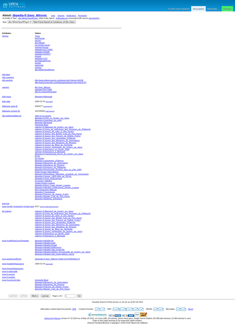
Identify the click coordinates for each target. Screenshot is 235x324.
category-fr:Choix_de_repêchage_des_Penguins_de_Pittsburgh (63, 129)
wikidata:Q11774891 (44, 50)
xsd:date (49, 101)
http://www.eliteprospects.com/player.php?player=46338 (59, 80)
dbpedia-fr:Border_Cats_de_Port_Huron (52, 196)
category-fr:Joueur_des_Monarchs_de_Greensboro (57, 140)
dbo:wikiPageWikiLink (11, 116)
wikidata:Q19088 (42, 52)
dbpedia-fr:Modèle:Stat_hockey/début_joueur (54, 254)
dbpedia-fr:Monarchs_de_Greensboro (51, 163)
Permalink (82, 16)
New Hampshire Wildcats (46, 190)
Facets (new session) (179, 9)
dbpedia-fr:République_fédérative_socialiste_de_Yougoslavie (62, 174)
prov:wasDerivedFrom (11, 259)
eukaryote (39, 65)
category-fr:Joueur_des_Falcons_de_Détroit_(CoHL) (58, 136)
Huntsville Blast (41, 125)
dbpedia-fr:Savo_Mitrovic (29, 15)
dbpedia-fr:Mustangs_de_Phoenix (49, 165)
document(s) (94, 18)
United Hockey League (45, 183)
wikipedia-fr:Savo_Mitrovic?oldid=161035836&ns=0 (57, 259)
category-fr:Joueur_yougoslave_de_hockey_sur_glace (58, 147)
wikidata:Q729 (41, 58)
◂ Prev (24, 296)
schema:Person (41, 47)
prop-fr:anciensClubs (11, 280)
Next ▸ (35, 296)
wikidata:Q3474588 (43, 90)
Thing (37, 36)
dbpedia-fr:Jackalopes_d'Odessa (49, 161)
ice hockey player (42, 45)
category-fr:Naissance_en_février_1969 (52, 149)
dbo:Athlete (40, 43)
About (190, 309)
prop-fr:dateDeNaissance (13, 264)
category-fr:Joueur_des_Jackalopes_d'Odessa (55, 138)
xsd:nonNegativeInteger (49, 206)
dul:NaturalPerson (43, 61)
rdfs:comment (8, 77)
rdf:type (5, 36)
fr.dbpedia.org (62, 18)
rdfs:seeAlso (7, 80)
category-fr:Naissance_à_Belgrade (50, 152)
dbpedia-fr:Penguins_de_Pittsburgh (50, 167)
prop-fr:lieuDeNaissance (12, 268)
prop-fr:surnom (8, 274)
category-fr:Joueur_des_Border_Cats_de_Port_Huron (58, 134)
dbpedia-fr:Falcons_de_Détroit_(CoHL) (52, 194)
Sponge (61, 16)
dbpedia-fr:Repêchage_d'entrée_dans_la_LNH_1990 (58, 170)
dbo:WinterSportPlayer (28, 18)
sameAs (5, 87)
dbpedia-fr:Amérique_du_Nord (48, 120)
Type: (4, 22)
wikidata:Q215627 (43, 54)
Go (79, 296)
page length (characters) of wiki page (18, 206)
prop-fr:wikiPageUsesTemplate (15, 241)
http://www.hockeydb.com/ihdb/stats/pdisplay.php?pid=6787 (60, 82)
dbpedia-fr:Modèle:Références (48, 247)
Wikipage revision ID (11, 111)
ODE (74, 309)
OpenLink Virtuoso (52, 318)
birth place (6, 97)
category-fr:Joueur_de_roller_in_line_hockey (54, 131)
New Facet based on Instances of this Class (54, 22)
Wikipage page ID (10, 106)
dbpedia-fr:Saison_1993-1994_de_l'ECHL (53, 176)
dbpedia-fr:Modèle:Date (45, 243)
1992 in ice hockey (43, 116)
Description (198, 9)
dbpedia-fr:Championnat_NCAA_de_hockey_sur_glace (59, 154)
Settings (227, 9)
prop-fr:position (8, 277)
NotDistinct (71, 16)
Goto (53, 16)
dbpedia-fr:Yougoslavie (45, 192)
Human (38, 56)
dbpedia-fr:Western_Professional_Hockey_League (57, 187)
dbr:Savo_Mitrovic (43, 87)
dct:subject (6, 211)
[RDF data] (128, 316)
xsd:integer (48, 106)
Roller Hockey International (47, 172)
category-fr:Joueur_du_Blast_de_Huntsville (54, 145)
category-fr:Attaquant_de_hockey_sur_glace (54, 127)
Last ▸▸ (45, 296)
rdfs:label (6, 74)
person (38, 41)
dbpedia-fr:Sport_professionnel (48, 179)
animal (38, 63)
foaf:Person (40, 38)
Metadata (212, 9)
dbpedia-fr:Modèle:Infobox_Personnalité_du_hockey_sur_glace (62, 252)
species (38, 67)
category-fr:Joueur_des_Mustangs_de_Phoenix (55, 143)
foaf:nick (5, 203)
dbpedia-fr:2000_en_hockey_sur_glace (52, 118)
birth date (6, 101)
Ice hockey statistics (43, 181)
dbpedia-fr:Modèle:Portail (46, 245)
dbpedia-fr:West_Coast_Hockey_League (52, 185)
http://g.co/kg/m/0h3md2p (46, 92)
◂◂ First (13, 296)
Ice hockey (39, 158)
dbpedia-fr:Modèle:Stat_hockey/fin (50, 250)
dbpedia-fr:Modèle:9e (44, 241)
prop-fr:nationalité (9, 271)
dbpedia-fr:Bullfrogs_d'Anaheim (48, 199)
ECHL (37, 156)
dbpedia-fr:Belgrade (43, 97)
